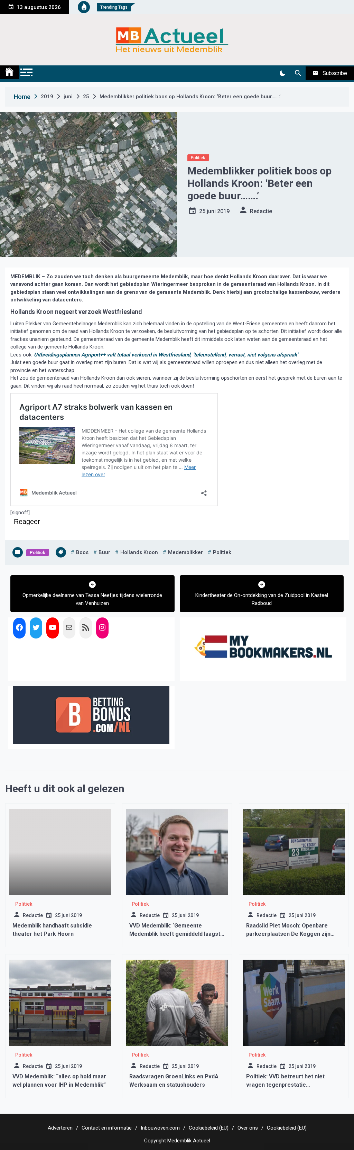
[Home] (9, 72)
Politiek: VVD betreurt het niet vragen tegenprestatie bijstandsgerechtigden (285, 1084)
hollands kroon (139, 552)
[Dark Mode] (282, 73)
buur (104, 552)
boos (82, 552)
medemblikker (185, 552)
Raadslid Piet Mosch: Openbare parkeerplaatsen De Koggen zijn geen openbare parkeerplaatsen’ (289, 933)
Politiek (198, 157)
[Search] (298, 73)
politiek (222, 552)
